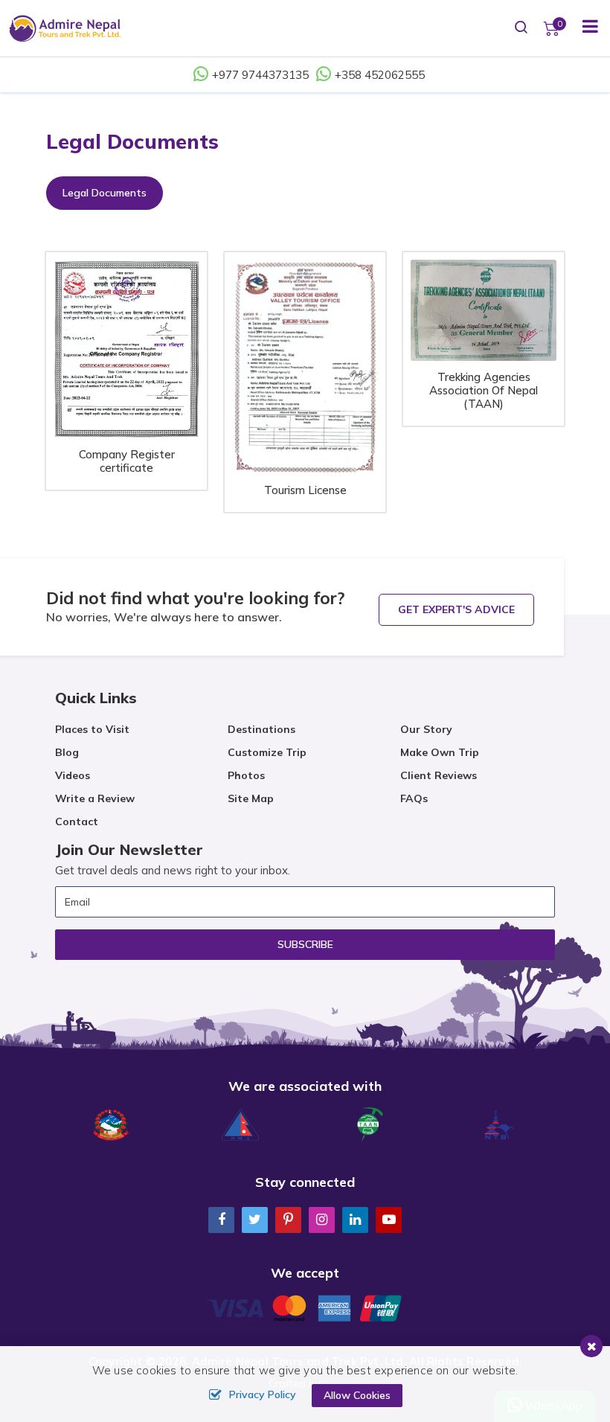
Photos (246, 775)
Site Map (251, 798)
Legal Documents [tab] (104, 192)
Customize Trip (267, 752)
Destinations (261, 729)
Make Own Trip (439, 752)
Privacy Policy (262, 1394)
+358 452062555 (380, 75)
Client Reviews (438, 775)
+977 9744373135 (260, 75)
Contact (76, 821)
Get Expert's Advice (456, 609)
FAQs (414, 798)
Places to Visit (92, 729)
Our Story (426, 729)
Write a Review (95, 798)
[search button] (521, 28)
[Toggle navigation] (584, 28)
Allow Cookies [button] (357, 1395)
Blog (67, 752)
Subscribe (305, 944)
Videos (72, 775)
